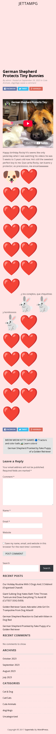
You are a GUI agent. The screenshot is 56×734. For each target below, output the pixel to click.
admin (8, 80)
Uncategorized (10, 716)
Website (7, 532)
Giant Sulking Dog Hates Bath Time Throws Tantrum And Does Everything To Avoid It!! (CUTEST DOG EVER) (25, 597)
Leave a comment (28, 83)
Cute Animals (9, 704)
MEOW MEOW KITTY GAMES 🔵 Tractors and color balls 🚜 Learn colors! (26, 442)
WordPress (42, 729)
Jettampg (28, 3)
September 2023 (11, 664)
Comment (8, 476)
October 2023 (9, 658)
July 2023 (7, 677)
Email (6, 521)
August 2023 (9, 671)
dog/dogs (15, 83)
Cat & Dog (8, 691)
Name (7, 510)
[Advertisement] (28, 41)
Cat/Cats (7, 697)
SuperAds (29, 729)
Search (6, 563)
